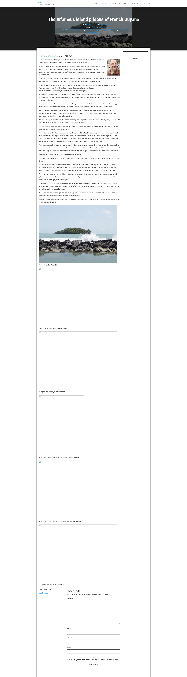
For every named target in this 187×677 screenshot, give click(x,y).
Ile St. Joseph (104, 30)
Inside (112, 3)
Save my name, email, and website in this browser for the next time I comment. (93, 660)
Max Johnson (103, 24)
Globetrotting (89, 30)
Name (69, 628)
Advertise (135, 3)
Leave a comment (93, 33)
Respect (40, 2)
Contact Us (146, 3)
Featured (94, 27)
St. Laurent (121, 30)
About (103, 3)
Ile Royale (97, 30)
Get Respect (123, 3)
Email (69, 638)
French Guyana (80, 30)
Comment (70, 598)
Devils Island (71, 30)
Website (69, 647)
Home (97, 3)
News (99, 27)
